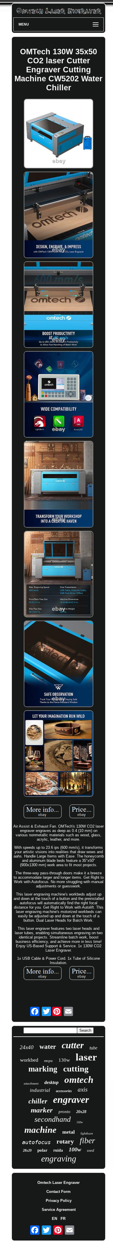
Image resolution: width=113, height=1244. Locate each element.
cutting (76, 1068)
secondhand (52, 1119)
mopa (48, 1060)
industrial (40, 1090)
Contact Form (58, 1191)
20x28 (81, 1112)
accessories (64, 1091)
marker (42, 1110)
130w (64, 1060)
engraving (58, 1158)
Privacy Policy (59, 1200)
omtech (78, 1079)
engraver (71, 1099)
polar (42, 1150)
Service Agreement (59, 1209)
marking (42, 1069)
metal (68, 1132)
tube (93, 1047)
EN (54, 1218)
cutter (73, 1045)
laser (86, 1057)
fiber (87, 1140)
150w (79, 1122)
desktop (51, 1082)
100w (75, 1149)
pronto (64, 1111)
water (47, 1046)
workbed (29, 1060)
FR (63, 1218)
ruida (58, 1150)
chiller (37, 1101)
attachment (31, 1083)
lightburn (87, 1133)
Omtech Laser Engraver (58, 1182)
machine (40, 1130)
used (90, 1150)
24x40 (27, 1047)
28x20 (27, 1150)
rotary (65, 1141)
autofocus (36, 1142)
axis (83, 1089)
